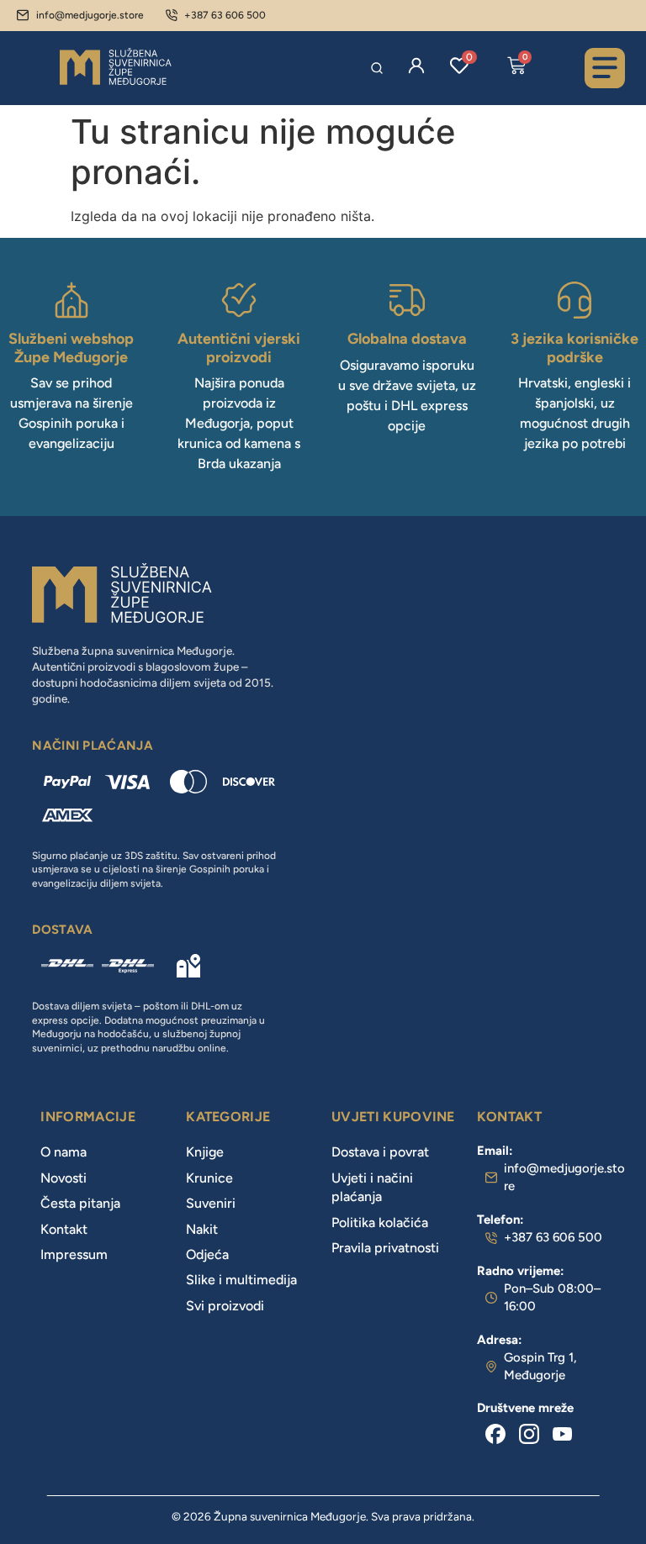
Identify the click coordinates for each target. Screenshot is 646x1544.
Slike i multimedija (241, 1280)
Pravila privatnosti (385, 1248)
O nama (63, 1152)
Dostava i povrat (380, 1152)
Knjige (205, 1152)
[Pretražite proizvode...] (377, 68)
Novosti (63, 1178)
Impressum (74, 1254)
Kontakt (63, 1229)
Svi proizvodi (225, 1306)
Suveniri (211, 1203)
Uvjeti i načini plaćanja (372, 1187)
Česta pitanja (80, 1203)
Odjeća (207, 1254)
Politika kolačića (379, 1222)
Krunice (209, 1178)
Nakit (202, 1229)
